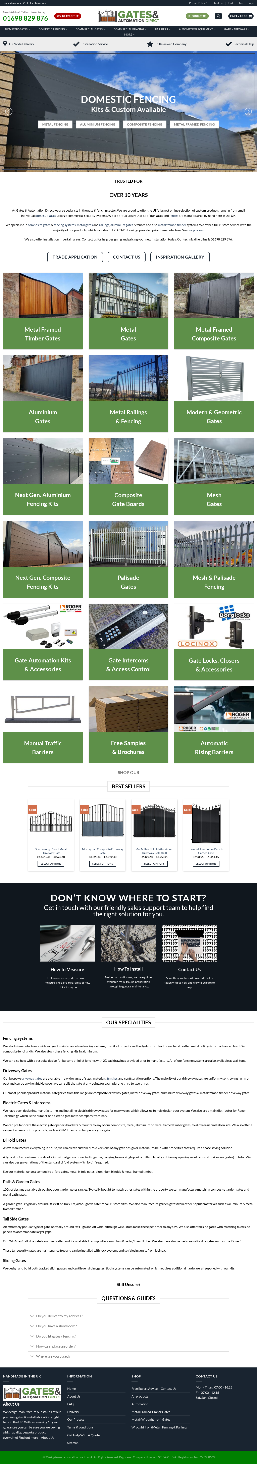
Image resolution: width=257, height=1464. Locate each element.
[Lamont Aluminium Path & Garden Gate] (206, 822)
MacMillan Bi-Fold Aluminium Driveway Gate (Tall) (154, 851)
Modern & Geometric (214, 412)
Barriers (161, 29)
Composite (128, 494)
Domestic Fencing (52, 29)
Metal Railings (128, 412)
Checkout (217, 3)
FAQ (70, 1404)
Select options (51, 863)
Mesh (214, 494)
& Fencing (128, 421)
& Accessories (42, 668)
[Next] (248, 111)
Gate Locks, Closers (214, 660)
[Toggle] (32, 1316)
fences (173, 215)
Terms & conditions (80, 1427)
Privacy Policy (197, 3)
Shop (240, 3)
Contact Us (189, 969)
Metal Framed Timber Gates (151, 1412)
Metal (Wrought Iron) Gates (151, 1419)
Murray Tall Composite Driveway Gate (102, 851)
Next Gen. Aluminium (43, 494)
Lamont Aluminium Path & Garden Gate (206, 851)
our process (196, 230)
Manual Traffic (43, 743)
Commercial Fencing (129, 29)
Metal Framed (42, 329)
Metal (128, 329)
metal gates (85, 225)
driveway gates (31, 1078)
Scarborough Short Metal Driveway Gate (51, 851)
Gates (128, 338)
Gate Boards (128, 503)
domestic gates (45, 215)
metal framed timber (172, 225)
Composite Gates (214, 338)
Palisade (128, 577)
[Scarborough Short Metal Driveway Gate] (51, 822)
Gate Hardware (235, 29)
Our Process (75, 1419)
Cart (230, 3)
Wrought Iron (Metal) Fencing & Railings (159, 1427)
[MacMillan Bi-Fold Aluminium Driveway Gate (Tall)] (154, 822)
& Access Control (128, 668)
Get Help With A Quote (83, 1435)
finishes (112, 1078)
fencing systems (65, 225)
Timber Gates (42, 338)
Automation (140, 1404)
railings (104, 225)
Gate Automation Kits (43, 660)
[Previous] (8, 111)
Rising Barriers (214, 751)
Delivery (73, 1412)
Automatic (214, 743)
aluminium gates (121, 225)
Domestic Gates (16, 29)
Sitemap (73, 1443)
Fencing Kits (43, 503)
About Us (47, 1437)
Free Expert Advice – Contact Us (154, 1388)
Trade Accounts (12, 3)
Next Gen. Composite (42, 577)
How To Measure (67, 969)
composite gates (39, 225)
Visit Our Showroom (34, 3)
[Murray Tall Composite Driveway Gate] (103, 822)
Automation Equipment (196, 29)
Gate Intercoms (128, 660)
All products (140, 1396)
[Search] (218, 16)
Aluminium (43, 412)
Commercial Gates (89, 29)
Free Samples (128, 742)
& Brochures (128, 751)
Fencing (214, 586)
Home (71, 1388)
